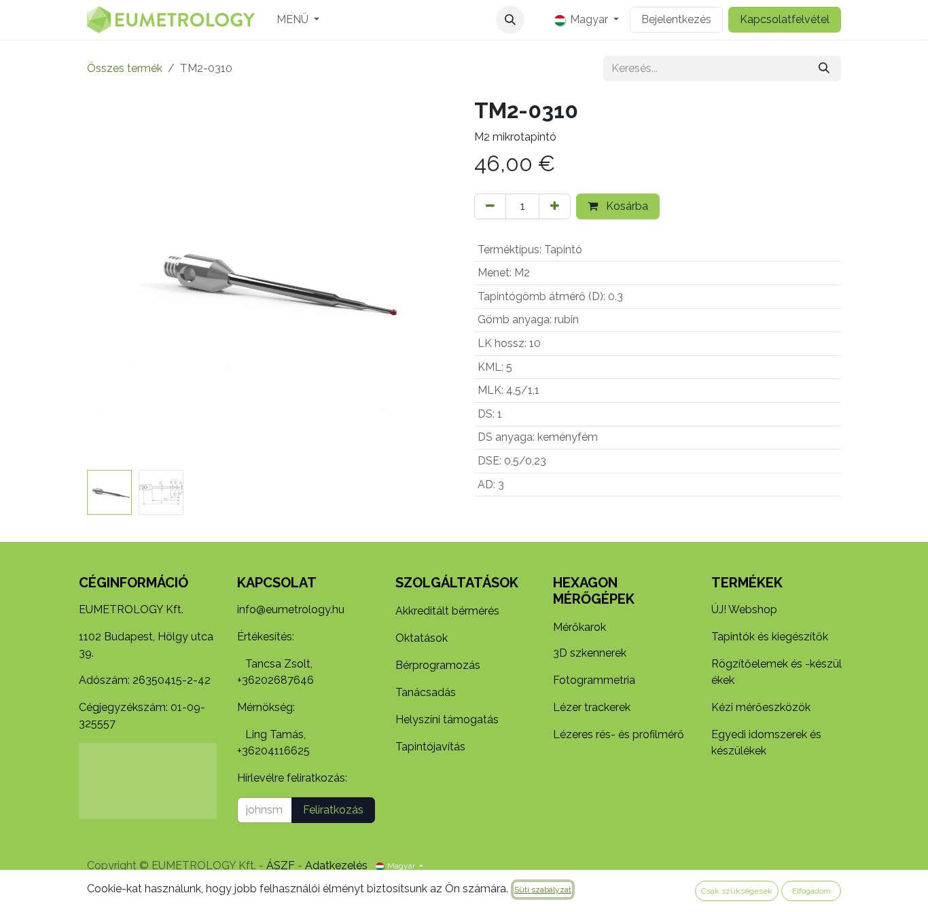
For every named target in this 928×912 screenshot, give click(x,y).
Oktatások (421, 638)
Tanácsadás (425, 692)
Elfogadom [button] (811, 891)
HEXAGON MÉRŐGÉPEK (594, 590)
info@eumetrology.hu (290, 609)
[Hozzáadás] (555, 206)
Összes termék (124, 68)
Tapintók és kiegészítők (769, 636)
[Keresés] (824, 68)
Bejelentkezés (676, 19)
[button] (510, 19)
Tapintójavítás (430, 746)
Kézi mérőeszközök (760, 707)
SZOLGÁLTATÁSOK (456, 582)
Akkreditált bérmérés (447, 610)
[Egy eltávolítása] (490, 206)
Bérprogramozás (437, 665)
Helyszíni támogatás (447, 719)
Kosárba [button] (625, 206)
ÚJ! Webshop (744, 609)
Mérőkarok (579, 627)
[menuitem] (298, 19)
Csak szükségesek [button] (736, 891)
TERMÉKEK (747, 582)
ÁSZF (280, 865)
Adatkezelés (336, 865)
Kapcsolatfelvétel (784, 19)
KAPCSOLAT (277, 582)
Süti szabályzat (542, 889)
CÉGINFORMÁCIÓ (133, 582)
